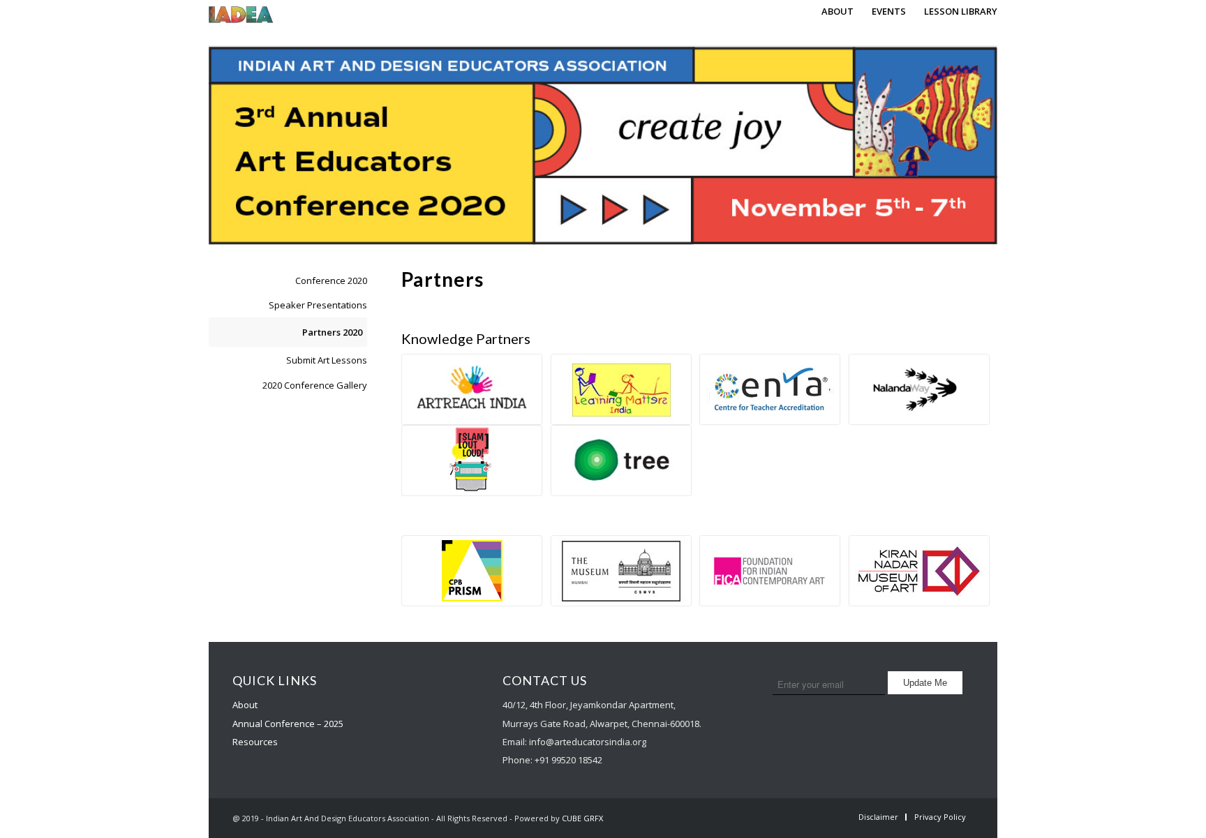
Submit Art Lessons (326, 360)
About (245, 704)
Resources (255, 741)
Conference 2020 (331, 280)
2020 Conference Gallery (314, 385)
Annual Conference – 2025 (287, 723)
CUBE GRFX (582, 818)
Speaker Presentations (318, 305)
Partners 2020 (332, 332)
